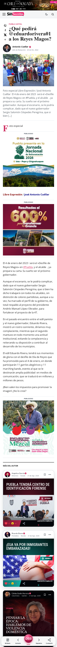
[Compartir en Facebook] (5, 30)
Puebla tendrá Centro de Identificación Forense (28, 486)
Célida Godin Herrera (20, 593)
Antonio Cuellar (20, 46)
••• (50, 474)
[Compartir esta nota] (24, 523)
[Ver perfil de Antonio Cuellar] (7, 48)
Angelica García (18, 473)
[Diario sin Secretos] (15, 14)
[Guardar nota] (44, 474)
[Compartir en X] (5, 35)
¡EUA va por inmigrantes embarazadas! (27, 546)
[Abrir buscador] (53, 14)
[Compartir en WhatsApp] (5, 25)
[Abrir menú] (3, 14)
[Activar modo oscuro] (46, 14)
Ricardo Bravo (17, 533)
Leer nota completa (44, 523)
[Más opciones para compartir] (5, 39)
